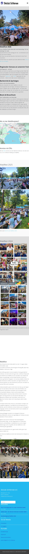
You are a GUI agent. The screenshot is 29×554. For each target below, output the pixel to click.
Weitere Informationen (11, 285)
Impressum (20, 285)
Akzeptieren (4, 283)
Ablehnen (11, 283)
